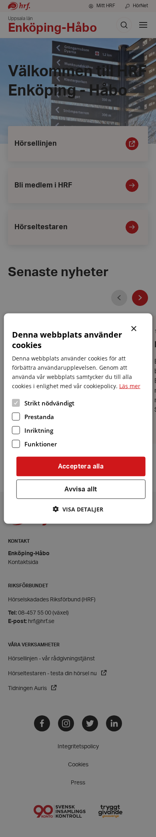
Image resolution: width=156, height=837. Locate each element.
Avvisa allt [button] (80, 489)
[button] (78, 509)
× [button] (134, 327)
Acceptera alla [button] (81, 466)
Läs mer (129, 385)
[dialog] (78, 418)
